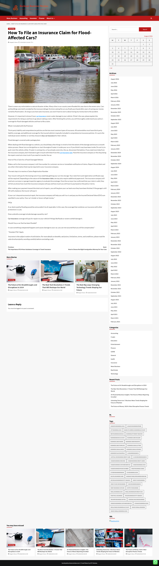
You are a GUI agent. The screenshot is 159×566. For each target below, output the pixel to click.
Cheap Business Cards (137, 468)
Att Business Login (116, 430)
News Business (12, 18)
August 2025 (115, 123)
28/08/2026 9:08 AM (82, 554)
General (113, 355)
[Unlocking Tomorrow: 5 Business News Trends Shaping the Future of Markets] (109, 538)
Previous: (29, 248)
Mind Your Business (139, 480)
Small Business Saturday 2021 (134, 491)
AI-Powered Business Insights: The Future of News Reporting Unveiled (130, 396)
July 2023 (114, 215)
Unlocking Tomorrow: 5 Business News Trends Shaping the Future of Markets (129, 401)
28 (137, 60)
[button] (151, 18)
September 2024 (116, 163)
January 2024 (115, 193)
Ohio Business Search (134, 484)
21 (137, 56)
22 (143, 56)
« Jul (110, 68)
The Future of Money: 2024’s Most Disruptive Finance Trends (130, 406)
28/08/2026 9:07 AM (141, 554)
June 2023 (114, 219)
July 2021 (114, 303)
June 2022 (114, 263)
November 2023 (116, 200)
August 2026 (115, 79)
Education (114, 340)
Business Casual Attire (134, 445)
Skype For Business (132, 488)
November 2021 (116, 288)
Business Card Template (118, 445)
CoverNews (84, 563)
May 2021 (114, 310)
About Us (50, 18)
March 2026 (114, 97)
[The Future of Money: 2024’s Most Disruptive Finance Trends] (138, 538)
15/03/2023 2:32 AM (25, 42)
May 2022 (114, 266)
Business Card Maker (117, 441)
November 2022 (116, 244)
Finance (41, 18)
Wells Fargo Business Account (120, 507)
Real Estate (114, 370)
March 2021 (114, 318)
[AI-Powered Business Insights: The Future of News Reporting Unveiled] (80, 538)
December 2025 (116, 108)
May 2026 (114, 90)
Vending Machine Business (136, 499)
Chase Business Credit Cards (136, 461)
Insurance (33, 18)
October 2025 (115, 116)
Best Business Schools (117, 434)
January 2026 (115, 105)
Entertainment (115, 344)
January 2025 (115, 149)
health (113, 359)
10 (112, 52)
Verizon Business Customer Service (121, 503)
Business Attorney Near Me (134, 434)
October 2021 (115, 292)
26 (125, 60)
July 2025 (114, 127)
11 (118, 52)
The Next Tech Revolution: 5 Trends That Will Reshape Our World (56, 286)
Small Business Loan (117, 491)
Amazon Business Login (118, 426)
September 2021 (116, 296)
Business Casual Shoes (117, 449)
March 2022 (114, 274)
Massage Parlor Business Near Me (136, 476)
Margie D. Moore (14, 42)
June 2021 (114, 307)
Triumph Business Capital (118, 499)
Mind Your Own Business (118, 484)
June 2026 (114, 86)
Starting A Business (116, 495)
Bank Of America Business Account (134, 430)
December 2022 (116, 241)
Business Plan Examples (118, 453)
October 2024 (115, 160)
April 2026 (114, 94)
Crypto (113, 337)
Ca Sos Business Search (140, 457)
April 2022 (114, 270)
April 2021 (114, 314)
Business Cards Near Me (133, 441)
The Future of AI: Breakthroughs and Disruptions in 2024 (22, 286)
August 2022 (115, 255)
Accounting (24, 18)
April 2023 (114, 226)
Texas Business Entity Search (133, 495)
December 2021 (116, 285)
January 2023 (115, 237)
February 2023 (115, 233)
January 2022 (115, 281)
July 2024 (114, 171)
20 (131, 56)
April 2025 (114, 138)
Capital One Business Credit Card (120, 457)
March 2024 (114, 185)
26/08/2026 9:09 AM (92, 293)
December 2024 (116, 152)
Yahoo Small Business (138, 507)
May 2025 (114, 134)
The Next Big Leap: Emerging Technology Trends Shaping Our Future (89, 287)
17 (112, 56)
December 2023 (116, 197)
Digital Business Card (117, 476)
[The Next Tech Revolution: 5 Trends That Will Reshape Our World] (57, 271)
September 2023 (116, 208)
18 (118, 56)
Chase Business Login (139, 464)
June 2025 (114, 130)
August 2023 (115, 211)
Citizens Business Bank (117, 472)
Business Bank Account (118, 437)
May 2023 (114, 222)
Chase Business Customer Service (120, 464)
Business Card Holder (133, 437)
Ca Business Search (133, 453)
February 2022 (115, 277)
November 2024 (116, 156)
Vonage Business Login (141, 503)
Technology (11, 29)
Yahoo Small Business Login (119, 511)
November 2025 (116, 112)
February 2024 (115, 189)
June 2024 (114, 174)
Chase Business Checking (118, 461)
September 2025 (116, 119)
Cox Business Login (132, 472)
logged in (19, 308)
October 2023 (115, 204)
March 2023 (114, 230)
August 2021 (115, 299)
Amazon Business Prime (134, 426)
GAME (113, 351)
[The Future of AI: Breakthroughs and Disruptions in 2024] (23, 271)
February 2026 (115, 101)
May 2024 (114, 178)
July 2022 (114, 259)
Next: (87, 248)
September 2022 (116, 252)
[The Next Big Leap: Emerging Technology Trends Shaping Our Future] (91, 271)
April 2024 (114, 182)
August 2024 (115, 167)
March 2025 (114, 141)
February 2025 (115, 145)
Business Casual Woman (134, 449)
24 (112, 60)
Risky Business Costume (117, 488)
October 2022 (115, 248)
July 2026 (114, 83)
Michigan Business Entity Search (120, 480)
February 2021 (115, 322)
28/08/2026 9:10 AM (23, 290)
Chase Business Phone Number (120, 468)
